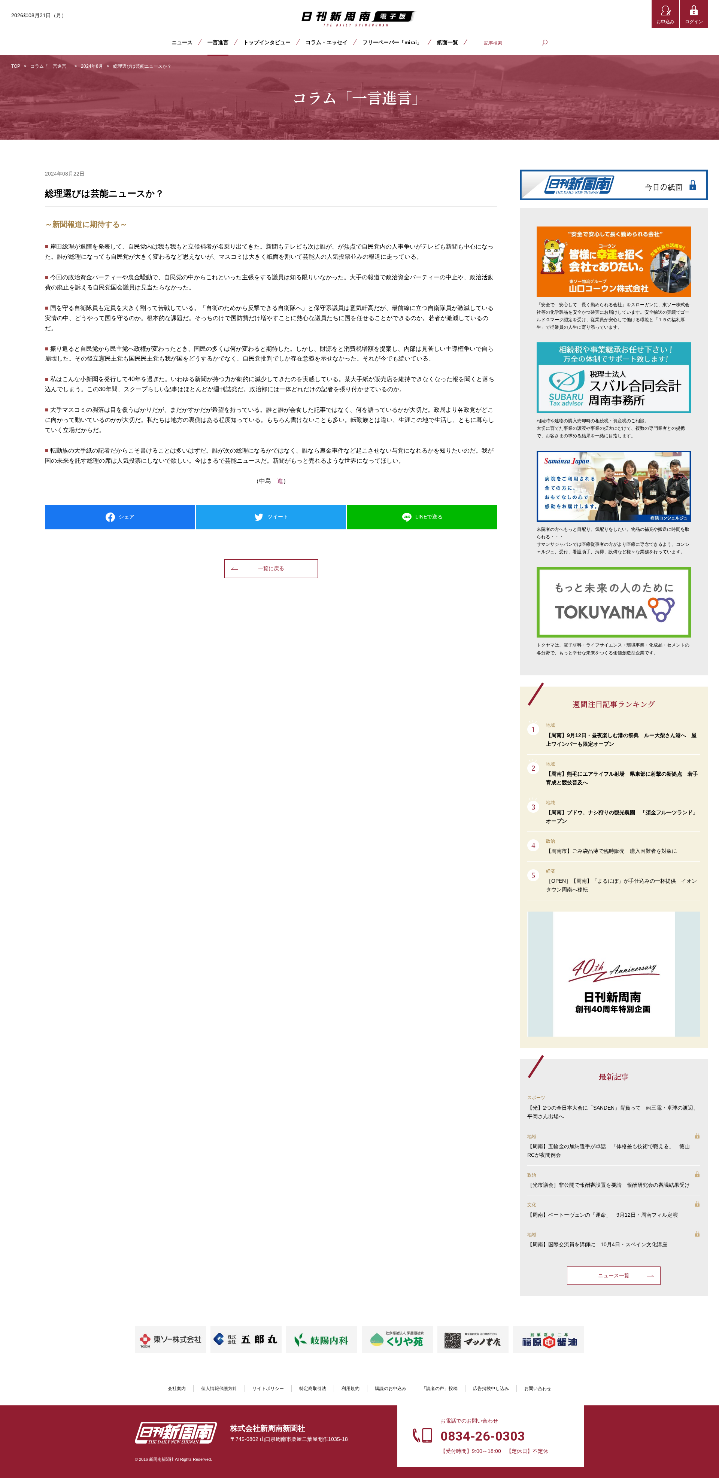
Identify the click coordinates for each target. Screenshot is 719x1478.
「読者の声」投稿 (440, 1388)
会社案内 (177, 1388)
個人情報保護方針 (219, 1388)
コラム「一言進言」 (50, 66)
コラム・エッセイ (327, 42)
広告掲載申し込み (491, 1388)
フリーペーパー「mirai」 (392, 42)
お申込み (665, 21)
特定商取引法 (312, 1388)
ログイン (694, 21)
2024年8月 (92, 66)
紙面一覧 (447, 42)
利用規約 (351, 1388)
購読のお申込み (390, 1388)
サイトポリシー (268, 1388)
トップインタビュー (267, 42)
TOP (15, 66)
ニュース (182, 42)
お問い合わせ (537, 1388)
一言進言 (217, 42)
